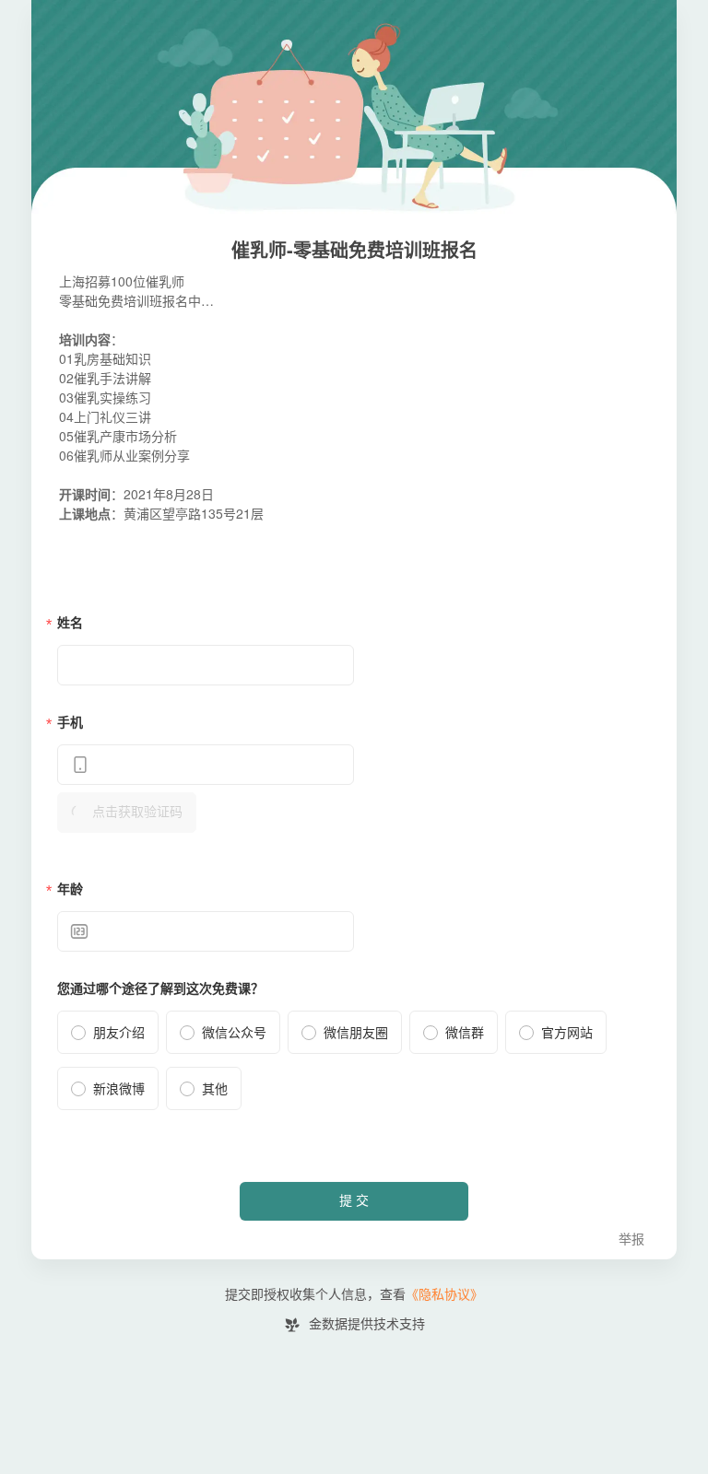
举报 (631, 1239)
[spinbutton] (205, 931)
